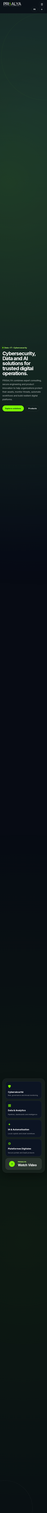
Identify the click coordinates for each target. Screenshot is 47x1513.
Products (32, 408)
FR (34, 9)
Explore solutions (13, 408)
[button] (23, 1164)
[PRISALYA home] (15, 4)
